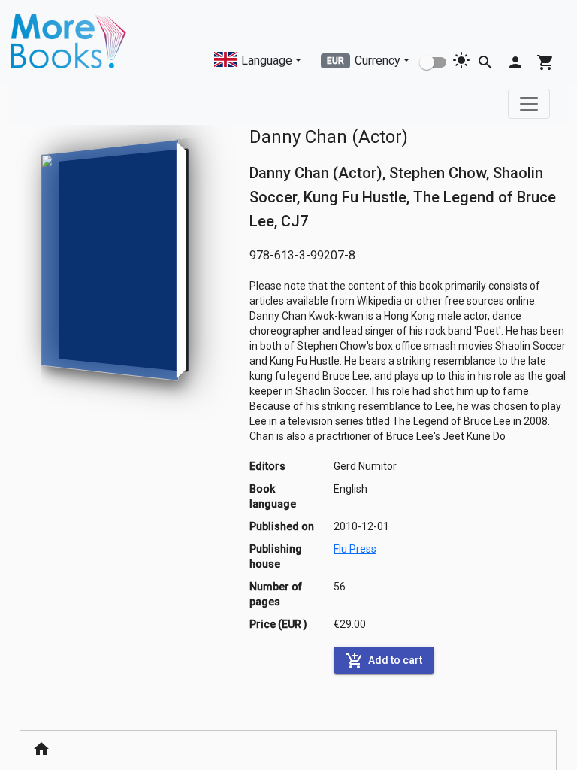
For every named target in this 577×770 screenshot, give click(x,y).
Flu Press (355, 549)
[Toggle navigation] (529, 104)
